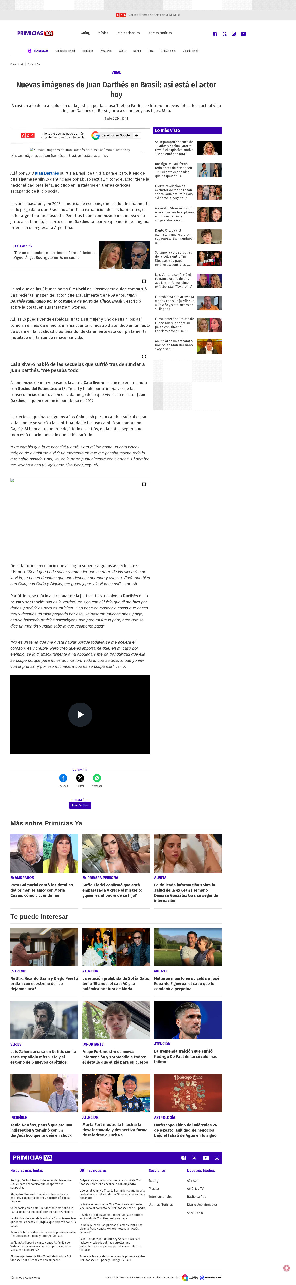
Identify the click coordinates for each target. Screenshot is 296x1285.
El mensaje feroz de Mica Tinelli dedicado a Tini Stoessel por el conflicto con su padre (40, 1258)
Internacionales (128, 33)
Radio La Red (196, 1197)
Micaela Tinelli (191, 51)
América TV (195, 1189)
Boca (151, 51)
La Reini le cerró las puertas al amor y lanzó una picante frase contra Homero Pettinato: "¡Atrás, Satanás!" (111, 1228)
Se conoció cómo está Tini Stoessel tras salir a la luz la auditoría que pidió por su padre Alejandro (41, 1210)
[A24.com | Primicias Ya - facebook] (215, 33)
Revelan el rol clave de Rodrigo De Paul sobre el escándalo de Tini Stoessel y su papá (111, 1216)
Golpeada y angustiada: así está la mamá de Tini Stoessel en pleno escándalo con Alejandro (110, 1182)
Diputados (88, 51)
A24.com (193, 1181)
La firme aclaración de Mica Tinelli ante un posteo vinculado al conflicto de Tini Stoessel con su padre (113, 1206)
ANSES (122, 51)
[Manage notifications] (286, 1268)
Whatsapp (97, 786)
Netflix (137, 51)
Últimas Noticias (160, 33)
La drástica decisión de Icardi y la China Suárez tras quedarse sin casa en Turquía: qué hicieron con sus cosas (43, 1222)
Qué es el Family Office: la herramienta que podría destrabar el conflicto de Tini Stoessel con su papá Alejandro (112, 1194)
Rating (85, 33)
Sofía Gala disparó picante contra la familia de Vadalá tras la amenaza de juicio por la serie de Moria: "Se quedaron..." (40, 1246)
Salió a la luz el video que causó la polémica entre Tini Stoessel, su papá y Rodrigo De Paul (43, 1234)
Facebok (63, 786)
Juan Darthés (47, 173)
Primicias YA (16, 64)
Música (103, 33)
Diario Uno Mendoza (202, 1205)
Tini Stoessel (168, 51)
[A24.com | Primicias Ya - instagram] (234, 33)
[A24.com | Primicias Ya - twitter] (224, 33)
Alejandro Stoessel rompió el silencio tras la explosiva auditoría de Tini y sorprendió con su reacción (40, 1198)
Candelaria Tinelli (65, 51)
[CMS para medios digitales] (211, 1277)
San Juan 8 (195, 1213)
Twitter (80, 786)
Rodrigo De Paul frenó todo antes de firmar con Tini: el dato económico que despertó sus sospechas (41, 1184)
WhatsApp (106, 51)
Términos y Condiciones (25, 1277)
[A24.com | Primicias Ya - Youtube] (243, 33)
